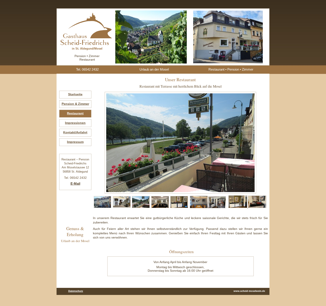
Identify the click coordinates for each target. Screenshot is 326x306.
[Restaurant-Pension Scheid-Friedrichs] (102, 207)
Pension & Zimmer (75, 104)
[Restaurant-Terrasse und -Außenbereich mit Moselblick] (122, 206)
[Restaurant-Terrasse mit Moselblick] (141, 207)
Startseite (75, 94)
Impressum (75, 142)
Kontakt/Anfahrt (75, 132)
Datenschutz (75, 291)
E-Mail (75, 183)
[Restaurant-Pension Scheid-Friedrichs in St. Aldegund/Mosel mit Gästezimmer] (87, 44)
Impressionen (75, 123)
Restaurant (75, 113)
